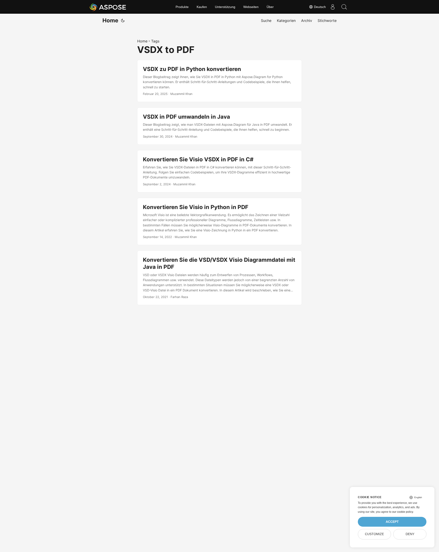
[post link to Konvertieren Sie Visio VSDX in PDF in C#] (219, 171)
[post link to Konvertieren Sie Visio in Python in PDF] (219, 221)
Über (270, 7)
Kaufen (202, 7)
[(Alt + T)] (123, 20)
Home (110, 20)
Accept (392, 521)
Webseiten (251, 7)
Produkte (182, 7)
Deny (410, 534)
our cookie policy (402, 511)
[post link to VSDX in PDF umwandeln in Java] (219, 126)
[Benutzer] (332, 7)
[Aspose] (108, 7)
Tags (155, 41)
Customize (374, 534)
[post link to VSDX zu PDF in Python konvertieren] (219, 81)
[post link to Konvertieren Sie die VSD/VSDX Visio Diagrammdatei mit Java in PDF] (219, 278)
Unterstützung (225, 7)
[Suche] (344, 7)
